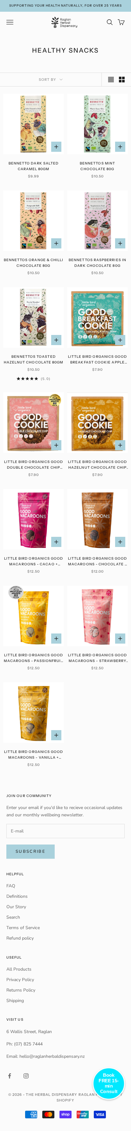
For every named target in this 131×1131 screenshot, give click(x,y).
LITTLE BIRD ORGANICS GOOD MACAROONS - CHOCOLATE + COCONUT (97, 562)
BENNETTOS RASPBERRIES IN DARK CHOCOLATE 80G (97, 263)
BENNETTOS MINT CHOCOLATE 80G (97, 166)
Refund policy (20, 938)
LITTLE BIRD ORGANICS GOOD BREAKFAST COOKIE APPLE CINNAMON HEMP (97, 360)
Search (13, 917)
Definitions (17, 896)
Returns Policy (20, 990)
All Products (18, 969)
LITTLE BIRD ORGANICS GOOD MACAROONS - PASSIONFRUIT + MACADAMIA (34, 658)
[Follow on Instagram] (26, 1076)
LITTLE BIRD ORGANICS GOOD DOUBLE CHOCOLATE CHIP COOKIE (33, 465)
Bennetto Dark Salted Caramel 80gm (34, 166)
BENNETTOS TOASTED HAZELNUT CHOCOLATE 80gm (34, 359)
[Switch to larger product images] (111, 79)
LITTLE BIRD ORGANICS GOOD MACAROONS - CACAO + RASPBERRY (33, 562)
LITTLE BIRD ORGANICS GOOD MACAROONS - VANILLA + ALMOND (33, 755)
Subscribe (30, 851)
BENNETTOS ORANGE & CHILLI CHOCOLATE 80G (34, 263)
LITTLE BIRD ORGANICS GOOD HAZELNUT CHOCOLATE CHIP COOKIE (97, 465)
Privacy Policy (20, 980)
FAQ (10, 886)
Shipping (15, 1001)
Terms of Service (23, 928)
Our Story (16, 907)
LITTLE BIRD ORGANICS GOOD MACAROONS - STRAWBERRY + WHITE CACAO (97, 658)
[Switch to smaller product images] (122, 79)
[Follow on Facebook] (9, 1076)
